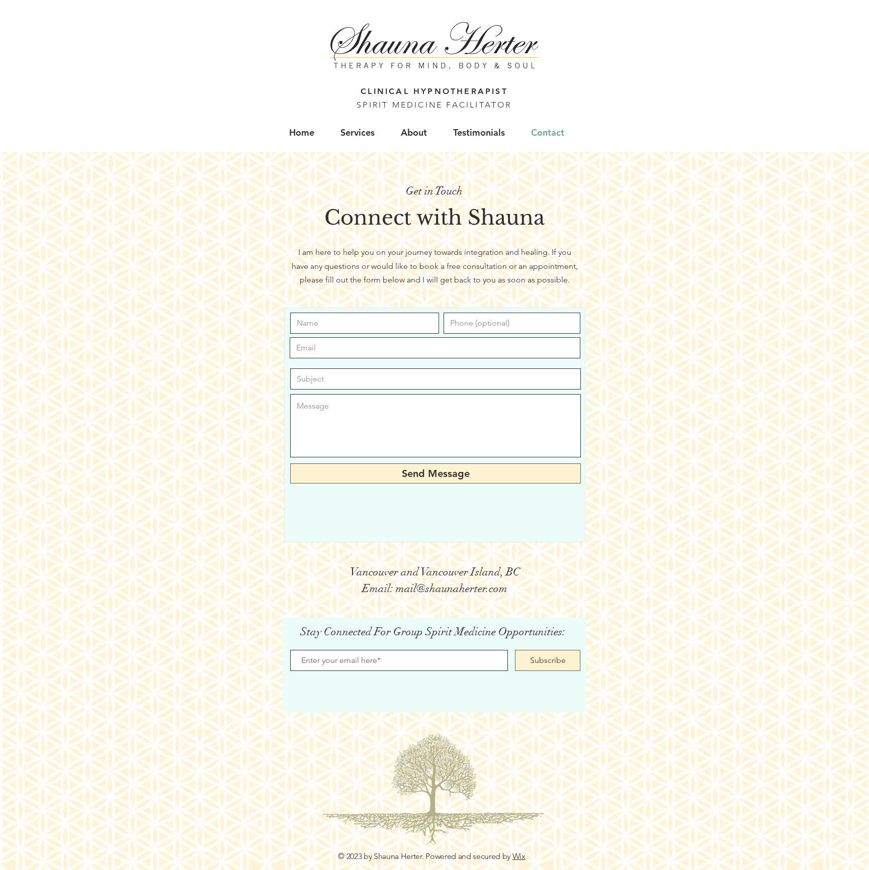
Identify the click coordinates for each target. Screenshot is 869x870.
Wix (519, 856)
